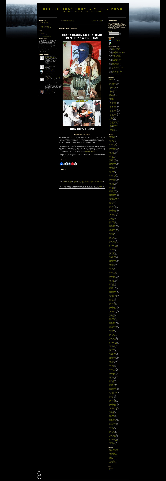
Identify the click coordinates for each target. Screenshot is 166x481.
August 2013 (112, 345)
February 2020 (112, 240)
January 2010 (112, 403)
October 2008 (112, 423)
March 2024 (112, 174)
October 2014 (112, 326)
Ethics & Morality (113, 83)
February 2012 (112, 369)
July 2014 (111, 330)
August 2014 (112, 328)
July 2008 (111, 427)
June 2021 (111, 218)
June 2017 (111, 283)
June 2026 (111, 138)
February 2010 (112, 401)
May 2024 (111, 171)
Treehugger (112, 461)
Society (111, 119)
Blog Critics (111, 451)
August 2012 (112, 361)
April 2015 (111, 318)
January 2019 (112, 257)
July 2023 (111, 184)
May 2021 (111, 219)
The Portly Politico (113, 459)
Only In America (44, 34)
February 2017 (112, 288)
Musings (111, 96)
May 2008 (111, 430)
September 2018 (113, 262)
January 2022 (112, 209)
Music (111, 129)
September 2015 (113, 311)
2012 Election (113, 104)
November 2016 (113, 292)
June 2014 (111, 331)
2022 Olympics (113, 125)
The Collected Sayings (46, 36)
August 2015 (112, 312)
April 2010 (111, 399)
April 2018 (111, 269)
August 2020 (112, 231)
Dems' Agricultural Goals (117, 53)
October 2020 (112, 229)
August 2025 (112, 152)
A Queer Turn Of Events (117, 67)
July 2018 (111, 265)
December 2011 (112, 372)
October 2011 (112, 374)
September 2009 (113, 408)
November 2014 (113, 324)
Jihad (79, 181)
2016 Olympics (113, 123)
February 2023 (112, 191)
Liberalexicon (112, 95)
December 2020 (113, 226)
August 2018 (112, 264)
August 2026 (112, 136)
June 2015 (111, 315)
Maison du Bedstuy (113, 455)
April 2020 (111, 237)
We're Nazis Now (116, 60)
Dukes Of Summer (45, 26)
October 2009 (112, 407)
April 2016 (111, 302)
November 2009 (113, 405)
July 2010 (111, 395)
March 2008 (112, 432)
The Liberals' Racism (116, 66)
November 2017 (113, 276)
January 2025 (112, 160)
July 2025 (111, 153)
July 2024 (111, 168)
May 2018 (111, 268)
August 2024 (112, 167)
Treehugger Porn (116, 68)
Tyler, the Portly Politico (50, 65)
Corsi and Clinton (116, 72)
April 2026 (111, 141)
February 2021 (112, 223)
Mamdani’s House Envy (46, 23)
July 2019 (111, 249)
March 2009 (112, 416)
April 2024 (111, 172)
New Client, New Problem (50, 70)
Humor (110, 94)
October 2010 (112, 390)
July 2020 (111, 233)
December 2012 (113, 355)
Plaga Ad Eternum (116, 55)
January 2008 (112, 435)
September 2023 (113, 182)
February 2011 (112, 385)
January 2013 (112, 354)
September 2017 (113, 279)
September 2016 (113, 295)
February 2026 (112, 144)
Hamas (67, 181)
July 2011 (111, 378)
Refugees (71, 182)
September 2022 (113, 198)
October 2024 (112, 164)
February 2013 (112, 353)
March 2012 (112, 368)
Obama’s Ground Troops (68, 20)
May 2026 (111, 140)
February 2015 (112, 320)
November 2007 (113, 438)
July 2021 (111, 217)
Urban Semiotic (112, 462)
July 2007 (111, 443)
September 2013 (113, 343)
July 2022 (111, 200)
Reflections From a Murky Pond (83, 9)
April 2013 (111, 350)
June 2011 (111, 380)
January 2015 (112, 322)
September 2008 (113, 424)
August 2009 (112, 409)
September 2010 (113, 392)
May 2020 (111, 236)
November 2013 (113, 341)
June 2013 (111, 347)
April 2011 (111, 382)
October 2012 (112, 358)
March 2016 (112, 303)
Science (111, 118)
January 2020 (112, 241)
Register (111, 468)
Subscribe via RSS (115, 39)
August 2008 (112, 426)
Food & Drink (112, 84)
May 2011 (111, 381)
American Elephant (113, 450)
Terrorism (80, 182)
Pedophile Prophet (90, 151)
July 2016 (111, 297)
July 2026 (111, 137)
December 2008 (113, 420)
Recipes (112, 91)
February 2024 (112, 175)
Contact (42, 33)
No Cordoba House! (116, 70)
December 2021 (113, 210)
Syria (75, 182)
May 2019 (111, 252)
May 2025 (111, 156)
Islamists (75, 181)
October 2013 (112, 342)
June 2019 (111, 250)
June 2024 (111, 169)
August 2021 (112, 215)
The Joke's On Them (117, 71)
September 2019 (113, 246)
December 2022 (113, 194)
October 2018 (112, 261)
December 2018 (113, 258)
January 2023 (112, 192)
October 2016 (112, 293)
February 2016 (112, 304)
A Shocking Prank (44, 22)
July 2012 (111, 362)
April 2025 (111, 157)
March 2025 (112, 159)
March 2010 (112, 400)
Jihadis (83, 181)
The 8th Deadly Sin (116, 74)
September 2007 (113, 440)
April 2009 (111, 415)
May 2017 (111, 284)
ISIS (71, 181)
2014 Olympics (113, 122)
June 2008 (111, 428)
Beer (111, 86)
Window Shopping (116, 63)
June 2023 (111, 186)
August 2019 (112, 248)
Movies (111, 127)
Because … (114, 57)
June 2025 (111, 155)
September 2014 (113, 327)
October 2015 (112, 310)
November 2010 (113, 389)
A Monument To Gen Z (50, 57)
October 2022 (112, 196)
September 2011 (113, 376)
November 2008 (113, 421)
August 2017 (112, 280)
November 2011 (112, 373)
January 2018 (112, 273)
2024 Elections (113, 113)
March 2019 (112, 254)
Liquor (111, 88)
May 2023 (111, 187)
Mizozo (110, 457)
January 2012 (112, 370)
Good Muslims (115, 64)
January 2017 (112, 289)
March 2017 (112, 287)
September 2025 (113, 151)
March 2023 (112, 190)
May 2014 (111, 333)
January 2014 (112, 338)
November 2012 (113, 357)
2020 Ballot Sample (116, 56)
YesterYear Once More (114, 464)
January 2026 (112, 145)
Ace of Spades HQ (113, 449)
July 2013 (111, 346)
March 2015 (112, 319)
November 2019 (113, 244)
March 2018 (112, 271)
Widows (93, 182)
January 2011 (112, 386)
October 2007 (112, 439)
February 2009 (112, 417)
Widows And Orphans (68, 28)
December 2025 (113, 147)
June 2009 (111, 412)
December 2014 (113, 323)
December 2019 (113, 242)
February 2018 (112, 272)
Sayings (112, 99)
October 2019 (112, 245)
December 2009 (113, 404)
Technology (112, 130)
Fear (64, 181)
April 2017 (111, 285)
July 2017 (111, 281)
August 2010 (112, 393)
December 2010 (113, 388)
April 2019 (111, 253)
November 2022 (113, 195)
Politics (101, 181)
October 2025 (112, 149)
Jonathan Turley (113, 454)
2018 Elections (113, 109)
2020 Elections (113, 110)
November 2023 (113, 179)
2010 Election (113, 103)
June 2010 (111, 396)
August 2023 (112, 183)
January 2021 (112, 225)
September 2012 (113, 359)
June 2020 (111, 234)
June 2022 (111, 202)
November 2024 (113, 163)
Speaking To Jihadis (96, 20)
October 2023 (112, 180)
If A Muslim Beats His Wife (46, 27)
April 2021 (111, 221)
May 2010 (111, 397)
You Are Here (115, 51)
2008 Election (113, 102)
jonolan (46, 69)
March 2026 (112, 143)
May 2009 (111, 413)
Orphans (92, 181)
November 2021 (113, 211)
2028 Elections (113, 115)
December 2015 (113, 307)
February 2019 (112, 256)
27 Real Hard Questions (117, 61)
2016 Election (113, 107)
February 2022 (112, 207)
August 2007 (112, 442)
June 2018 (111, 267)
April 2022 (111, 205)
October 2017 (112, 277)
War (89, 182)
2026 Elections (113, 114)
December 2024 (113, 161)
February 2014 (112, 337)
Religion (111, 117)
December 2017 (113, 275)
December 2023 (113, 178)
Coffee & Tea (113, 87)
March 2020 (112, 238)
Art (111, 126)
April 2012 (111, 366)
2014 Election (113, 106)
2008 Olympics (113, 121)
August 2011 (112, 377)
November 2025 (113, 148)
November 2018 (113, 260)
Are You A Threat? (45, 25)
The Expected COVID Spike (118, 52)
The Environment (113, 131)
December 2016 (113, 291)
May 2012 (111, 365)
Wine (111, 92)
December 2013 (113, 339)
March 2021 (112, 222)
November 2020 (113, 227)
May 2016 (111, 300)
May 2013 (111, 349)
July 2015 (111, 314)
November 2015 (113, 308)
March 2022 (112, 206)
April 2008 (111, 431)
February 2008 (112, 434)
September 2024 (113, 165)
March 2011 (112, 384)
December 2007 (113, 436)
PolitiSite (111, 458)
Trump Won (47, 66)
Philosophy (111, 98)
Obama (87, 181)
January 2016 (112, 306)
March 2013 (112, 351)
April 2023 (111, 188)
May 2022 (111, 203)
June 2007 (111, 444)
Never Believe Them (116, 59)
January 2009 (112, 419)
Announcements (113, 80)
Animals (111, 79)
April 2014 (111, 334)
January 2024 (112, 176)
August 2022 (112, 199)
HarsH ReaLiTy (112, 453)
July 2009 (111, 411)
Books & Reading (113, 82)
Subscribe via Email (115, 40)
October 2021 (112, 213)
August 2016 (112, 296)
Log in (110, 469)
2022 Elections (113, 111)
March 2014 (112, 335)
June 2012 (111, 364)
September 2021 (113, 214)
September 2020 (113, 230)
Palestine (97, 181)
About (42, 32)
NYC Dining (112, 90)
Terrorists (85, 182)
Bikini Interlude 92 (49, 90)
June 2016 (111, 299)
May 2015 (111, 316)
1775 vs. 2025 (115, 49)
